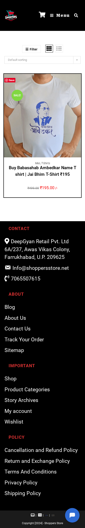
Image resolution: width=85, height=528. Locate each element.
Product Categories (27, 390)
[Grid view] (49, 48)
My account (18, 411)
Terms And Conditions (31, 472)
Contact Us (18, 329)
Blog (10, 307)
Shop (11, 379)
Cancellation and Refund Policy (41, 450)
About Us (15, 318)
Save (12, 80)
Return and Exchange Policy (37, 461)
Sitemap (14, 350)
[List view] (59, 48)
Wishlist (14, 422)
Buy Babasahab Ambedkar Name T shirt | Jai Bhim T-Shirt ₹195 (42, 171)
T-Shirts (45, 163)
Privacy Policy (21, 483)
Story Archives (21, 400)
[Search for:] (74, 15)
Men (37, 163)
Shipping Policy (23, 493)
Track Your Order (24, 340)
